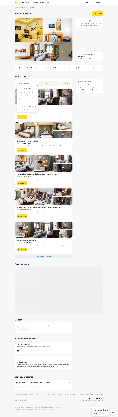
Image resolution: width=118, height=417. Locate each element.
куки (102, 409)
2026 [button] (29, 88)
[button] (16, 8)
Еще (101, 394)
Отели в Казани (57, 394)
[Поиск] (87, 2)
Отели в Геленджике (84, 394)
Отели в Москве (19, 394)
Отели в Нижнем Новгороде (70, 394)
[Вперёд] (36, 88)
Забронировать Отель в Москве (43, 394)
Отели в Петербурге (29, 394)
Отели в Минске (94, 394)
